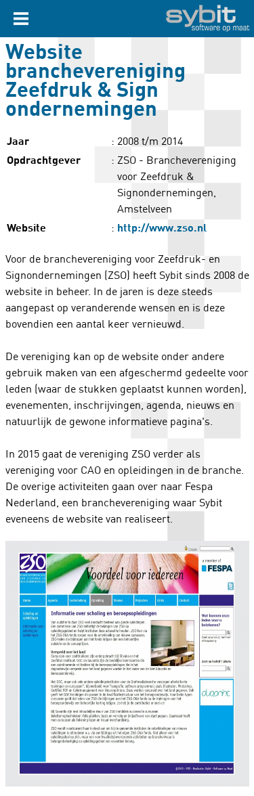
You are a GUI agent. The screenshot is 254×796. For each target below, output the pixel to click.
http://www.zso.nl (162, 228)
